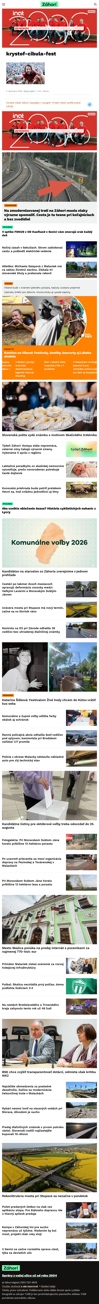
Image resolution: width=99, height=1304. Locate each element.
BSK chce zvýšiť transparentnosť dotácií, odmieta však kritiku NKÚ (49, 1073)
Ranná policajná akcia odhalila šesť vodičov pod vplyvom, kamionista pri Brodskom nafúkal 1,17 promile (32, 738)
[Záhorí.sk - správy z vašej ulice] (49, 4)
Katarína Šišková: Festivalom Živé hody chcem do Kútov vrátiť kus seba (49, 701)
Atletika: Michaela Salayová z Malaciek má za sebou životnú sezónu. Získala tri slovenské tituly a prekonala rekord (32, 270)
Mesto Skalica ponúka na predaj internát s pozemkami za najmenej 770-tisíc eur (45, 949)
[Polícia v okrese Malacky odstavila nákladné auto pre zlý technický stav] (81, 759)
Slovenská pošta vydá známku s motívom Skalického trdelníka (49, 435)
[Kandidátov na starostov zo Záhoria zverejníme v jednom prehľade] (49, 543)
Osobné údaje (48, 1286)
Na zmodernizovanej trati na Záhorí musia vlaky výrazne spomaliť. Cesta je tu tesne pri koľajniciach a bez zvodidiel (49, 214)
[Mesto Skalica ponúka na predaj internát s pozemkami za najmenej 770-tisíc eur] (49, 919)
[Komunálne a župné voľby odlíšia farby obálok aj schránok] (81, 718)
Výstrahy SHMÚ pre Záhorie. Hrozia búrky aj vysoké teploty (37, 292)
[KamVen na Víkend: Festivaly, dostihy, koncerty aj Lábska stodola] (49, 320)
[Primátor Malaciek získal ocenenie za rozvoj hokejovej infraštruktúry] (81, 966)
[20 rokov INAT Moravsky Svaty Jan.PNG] (49, 28)
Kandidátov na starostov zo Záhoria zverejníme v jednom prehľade (45, 573)
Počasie (8, 283)
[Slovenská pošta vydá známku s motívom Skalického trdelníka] (49, 406)
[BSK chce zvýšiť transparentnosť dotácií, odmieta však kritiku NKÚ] (49, 1043)
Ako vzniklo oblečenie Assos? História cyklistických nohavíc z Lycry (49, 510)
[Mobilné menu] (3, 4)
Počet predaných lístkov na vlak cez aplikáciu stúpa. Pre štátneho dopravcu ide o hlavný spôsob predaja (32, 1210)
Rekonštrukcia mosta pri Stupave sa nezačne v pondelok (45, 1196)
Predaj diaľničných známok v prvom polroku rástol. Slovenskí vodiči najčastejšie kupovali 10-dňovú (33, 1130)
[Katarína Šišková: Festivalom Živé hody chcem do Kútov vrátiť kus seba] (49, 667)
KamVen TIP (9, 349)
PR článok (7, 227)
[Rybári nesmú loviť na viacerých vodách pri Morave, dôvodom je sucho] (81, 1110)
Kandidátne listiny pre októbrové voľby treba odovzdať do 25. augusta (48, 825)
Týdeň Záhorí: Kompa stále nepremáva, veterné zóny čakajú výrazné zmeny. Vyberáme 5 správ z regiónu (29, 449)
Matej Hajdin (29, 91)
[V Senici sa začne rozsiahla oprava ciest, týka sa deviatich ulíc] (81, 1251)
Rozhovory (8, 695)
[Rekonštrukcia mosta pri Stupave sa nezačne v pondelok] (49, 1167)
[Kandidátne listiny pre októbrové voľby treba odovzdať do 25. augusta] (49, 795)
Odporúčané (10, 205)
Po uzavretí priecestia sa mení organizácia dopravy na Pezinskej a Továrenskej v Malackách (31, 862)
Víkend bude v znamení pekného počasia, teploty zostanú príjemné (42, 287)
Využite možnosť (20, 1286)
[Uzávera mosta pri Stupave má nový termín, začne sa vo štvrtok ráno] (81, 610)
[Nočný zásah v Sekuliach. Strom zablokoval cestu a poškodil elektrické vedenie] (81, 249)
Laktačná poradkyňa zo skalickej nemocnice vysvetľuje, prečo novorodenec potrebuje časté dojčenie (33, 469)
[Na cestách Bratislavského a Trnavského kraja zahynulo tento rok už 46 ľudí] (81, 1007)
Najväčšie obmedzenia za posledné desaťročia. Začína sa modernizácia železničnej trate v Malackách (27, 1090)
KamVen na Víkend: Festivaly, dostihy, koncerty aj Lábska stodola (47, 354)
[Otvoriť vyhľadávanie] (95, 4)
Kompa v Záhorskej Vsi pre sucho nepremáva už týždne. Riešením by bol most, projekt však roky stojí (29, 1231)
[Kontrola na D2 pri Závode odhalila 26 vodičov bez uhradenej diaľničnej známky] (81, 630)
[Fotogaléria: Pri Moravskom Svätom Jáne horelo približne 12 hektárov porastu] (81, 842)
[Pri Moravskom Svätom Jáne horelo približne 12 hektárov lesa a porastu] (81, 883)
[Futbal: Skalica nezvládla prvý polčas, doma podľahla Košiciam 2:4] (81, 986)
